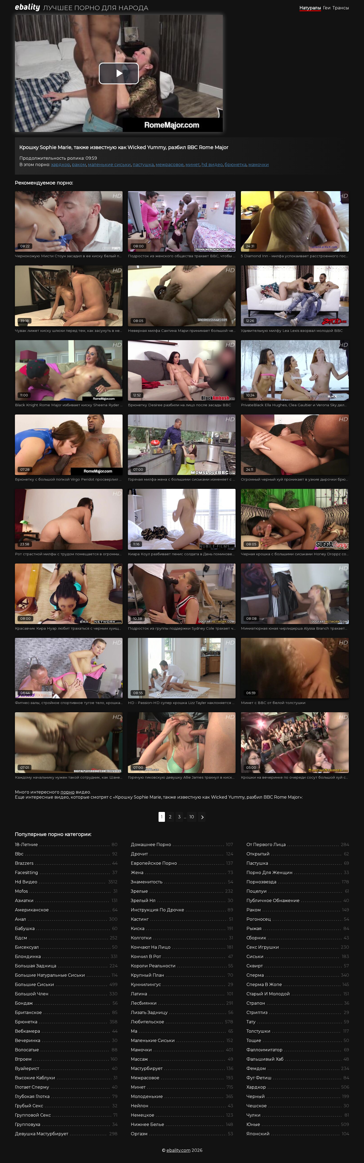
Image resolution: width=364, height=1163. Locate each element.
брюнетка (235, 164)
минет (192, 164)
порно (67, 792)
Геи (327, 7)
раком (79, 164)
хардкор (60, 164)
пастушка (143, 164)
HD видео (212, 164)
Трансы (341, 7)
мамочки (258, 164)
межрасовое (170, 164)
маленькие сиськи (109, 164)
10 (191, 816)
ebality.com (179, 1150)
